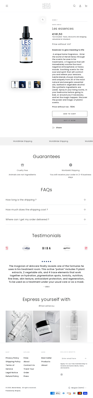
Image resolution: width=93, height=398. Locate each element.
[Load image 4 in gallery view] (37, 84)
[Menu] (7, 5)
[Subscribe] (86, 358)
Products (45, 361)
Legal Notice (12, 372)
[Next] (85, 248)
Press (26, 376)
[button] (74, 5)
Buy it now (70, 120)
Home (54, 20)
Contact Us (29, 365)
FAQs (26, 358)
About (27, 361)
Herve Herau (56, 24)
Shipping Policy (13, 361)
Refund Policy (12, 376)
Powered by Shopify (13, 391)
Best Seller (46, 358)
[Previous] (8, 248)
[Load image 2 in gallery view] (22, 84)
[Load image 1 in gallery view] (14, 84)
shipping (83, 37)
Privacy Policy (12, 358)
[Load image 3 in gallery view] (29, 84)
